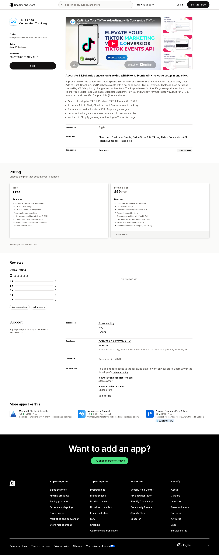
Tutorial (102, 331)
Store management (61, 524)
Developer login (19, 546)
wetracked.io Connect (98, 411)
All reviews (39, 307)
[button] (41, 414)
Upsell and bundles (101, 507)
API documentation (141, 495)
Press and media (180, 507)
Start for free (198, 4)
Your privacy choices (98, 546)
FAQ (100, 327)
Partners (176, 513)
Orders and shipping (61, 507)
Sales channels (58, 489)
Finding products (59, 495)
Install (32, 65)
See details (104, 395)
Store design (57, 513)
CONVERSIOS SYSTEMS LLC (24, 57)
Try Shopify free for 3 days (109, 460)
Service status (179, 530)
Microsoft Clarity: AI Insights (33, 411)
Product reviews (99, 501)
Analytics (103, 150)
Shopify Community (142, 501)
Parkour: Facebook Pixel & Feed (172, 411)
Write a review (19, 307)
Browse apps (143, 4)
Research (136, 518)
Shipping (95, 524)
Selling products (59, 501)
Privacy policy (106, 323)
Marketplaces (98, 495)
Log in (180, 4)
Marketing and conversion (64, 518)
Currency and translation (104, 530)
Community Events (141, 507)
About (174, 489)
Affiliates (176, 518)
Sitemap (78, 546)
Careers (175, 495)
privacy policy (120, 372)
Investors (176, 501)
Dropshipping (97, 489)
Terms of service (40, 546)
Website (103, 345)
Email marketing (99, 513)
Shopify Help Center (142, 489)
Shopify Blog (138, 513)
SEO (92, 518)
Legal (174, 524)
